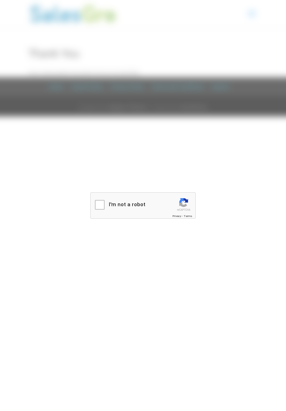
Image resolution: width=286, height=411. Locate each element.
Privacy (176, 216)
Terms (188, 216)
